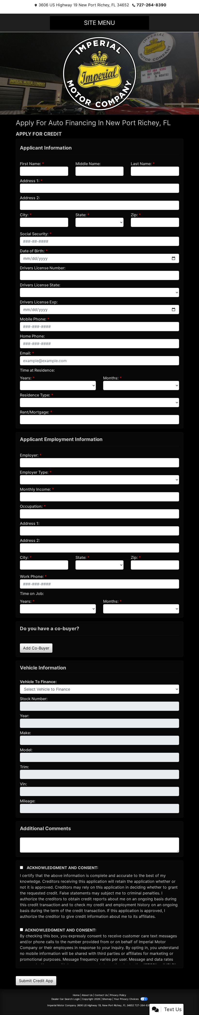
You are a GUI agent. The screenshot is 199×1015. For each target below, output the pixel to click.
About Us (87, 995)
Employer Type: (34, 472)
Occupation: (31, 506)
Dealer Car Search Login (65, 998)
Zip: (134, 214)
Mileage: (27, 801)
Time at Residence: (37, 370)
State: (80, 214)
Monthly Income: (35, 489)
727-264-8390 (151, 4)
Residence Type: (35, 395)
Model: (26, 749)
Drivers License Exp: (39, 302)
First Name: (30, 163)
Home (76, 995)
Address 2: (30, 197)
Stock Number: (34, 698)
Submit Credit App (36, 980)
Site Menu (99, 22)
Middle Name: (88, 163)
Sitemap (107, 998)
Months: (111, 378)
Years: (26, 378)
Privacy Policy (118, 995)
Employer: (29, 455)
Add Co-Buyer (36, 648)
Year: (24, 715)
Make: (25, 732)
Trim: (24, 766)
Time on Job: (32, 593)
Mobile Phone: (33, 319)
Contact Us (101, 995)
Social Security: (34, 233)
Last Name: (141, 163)
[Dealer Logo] (99, 72)
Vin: (23, 783)
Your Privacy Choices (126, 998)
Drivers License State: (40, 284)
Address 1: (30, 180)
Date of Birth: (32, 250)
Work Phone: (32, 576)
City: (24, 214)
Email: (25, 353)
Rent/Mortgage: (34, 412)
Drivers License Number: (43, 267)
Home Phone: (32, 336)
